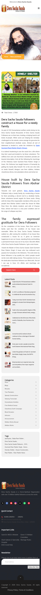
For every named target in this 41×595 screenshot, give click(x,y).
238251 (20, 517)
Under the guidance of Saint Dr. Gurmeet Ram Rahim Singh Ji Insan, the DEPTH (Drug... (24, 354)
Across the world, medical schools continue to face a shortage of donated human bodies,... (23, 336)
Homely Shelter (10, 450)
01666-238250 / (9, 517)
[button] (39, 8)
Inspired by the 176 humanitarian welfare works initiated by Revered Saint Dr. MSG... (23, 284)
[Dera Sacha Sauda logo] (13, 485)
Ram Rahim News (19, 453)
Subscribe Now (33, 567)
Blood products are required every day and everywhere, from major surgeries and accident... (23, 364)
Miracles (7, 389)
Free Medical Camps (11, 405)
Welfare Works (9, 425)
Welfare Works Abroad (11, 422)
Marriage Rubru (25, 540)
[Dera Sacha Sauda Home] (13, 8)
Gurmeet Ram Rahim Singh (14, 447)
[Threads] (20, 503)
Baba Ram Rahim (18, 438)
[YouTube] (11, 503)
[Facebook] (7, 503)
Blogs (6, 385)
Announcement (9, 418)
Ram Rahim (9, 453)
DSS (26, 444)
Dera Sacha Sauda (11, 441)
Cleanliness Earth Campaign (13, 408)
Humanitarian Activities (11, 402)
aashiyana (8, 438)
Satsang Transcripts (11, 398)
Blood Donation (9, 412)
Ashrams (7, 415)
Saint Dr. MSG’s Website (9, 535)
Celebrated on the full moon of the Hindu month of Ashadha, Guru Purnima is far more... (23, 320)
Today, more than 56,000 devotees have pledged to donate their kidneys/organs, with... (23, 302)
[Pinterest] (29, 503)
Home (6, 56)
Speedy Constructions (11, 395)
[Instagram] (15, 503)
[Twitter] (2, 503)
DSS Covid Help (7, 545)
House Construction (22, 450)
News (6, 382)
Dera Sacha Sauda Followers (14, 444)
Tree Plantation (9, 392)
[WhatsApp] (24, 503)
